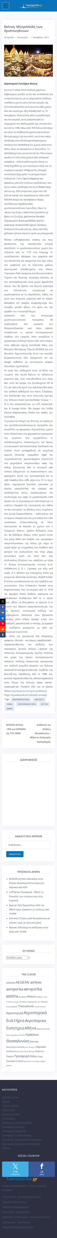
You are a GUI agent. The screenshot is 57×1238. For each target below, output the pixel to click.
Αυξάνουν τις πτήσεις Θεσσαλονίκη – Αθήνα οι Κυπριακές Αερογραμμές (40, 733)
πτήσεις (9, 1065)
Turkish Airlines (40, 1007)
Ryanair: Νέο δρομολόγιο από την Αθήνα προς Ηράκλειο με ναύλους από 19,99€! (29, 909)
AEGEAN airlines (37, 695)
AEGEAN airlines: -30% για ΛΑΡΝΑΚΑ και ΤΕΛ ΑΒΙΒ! (16, 729)
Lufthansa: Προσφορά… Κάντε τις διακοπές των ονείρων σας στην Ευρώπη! (26, 896)
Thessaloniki (26, 1006)
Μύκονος (39, 1051)
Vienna (9, 704)
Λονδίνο (10, 1051)
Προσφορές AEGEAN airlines (17, 1122)
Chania (39, 997)
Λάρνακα (41, 1046)
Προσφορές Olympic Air (14, 1131)
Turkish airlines (10, 1105)
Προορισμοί (22, 37)
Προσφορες (24, 1222)
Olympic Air (32, 1002)
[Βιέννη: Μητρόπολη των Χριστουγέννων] (28, 60)
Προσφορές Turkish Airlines (16, 1135)
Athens (31, 996)
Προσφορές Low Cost (13, 1127)
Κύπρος (32, 1047)
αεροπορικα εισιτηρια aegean (35, 1061)
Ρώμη (40, 1056)
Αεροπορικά (14, 1013)
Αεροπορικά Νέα (11, 1114)
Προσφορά (21, 1056)
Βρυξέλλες (15, 1035)
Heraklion (23, 1002)
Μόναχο (31, 1051)
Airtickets (39, 699)
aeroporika (9, 37)
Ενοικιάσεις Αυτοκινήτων (16, 1212)
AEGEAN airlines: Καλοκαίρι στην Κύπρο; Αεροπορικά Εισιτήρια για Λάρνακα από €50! (26, 883)
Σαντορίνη (11, 1061)
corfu (45, 997)
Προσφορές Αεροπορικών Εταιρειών (21, 1143)
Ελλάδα (22, 1035)
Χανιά (20, 1061)
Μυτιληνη (24, 1051)
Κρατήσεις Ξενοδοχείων (15, 1217)
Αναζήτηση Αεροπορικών (16, 1207)
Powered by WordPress (14, 1185)
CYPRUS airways (12, 1002)
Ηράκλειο (32, 1034)
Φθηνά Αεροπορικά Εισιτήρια (18, 1227)
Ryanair (14, 1006)
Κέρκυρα (34, 1041)
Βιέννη (9, 709)
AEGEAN (10, 982)
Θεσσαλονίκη (17, 1040)
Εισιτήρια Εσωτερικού (14, 1201)
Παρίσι (10, 1056)
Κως (26, 1047)
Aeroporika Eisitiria (40, 1217)
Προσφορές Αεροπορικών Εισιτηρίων (22, 1139)
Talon (40, 1185)
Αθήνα (30, 1028)
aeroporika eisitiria (21, 699)
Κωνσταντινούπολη (15, 1047)
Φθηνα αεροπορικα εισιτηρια (19, 690)
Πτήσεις (6, 1148)
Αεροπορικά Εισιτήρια (26, 704)
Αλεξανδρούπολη (43, 1029)
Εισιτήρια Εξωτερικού (29, 1196)
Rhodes (45, 1002)
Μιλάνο (17, 1051)
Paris (39, 1002)
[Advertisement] (28, 793)
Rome (8, 1007)
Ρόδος (33, 1056)
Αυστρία (44, 704)
